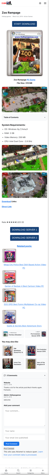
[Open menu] (45, 3)
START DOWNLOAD (24, 24)
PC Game (31, 80)
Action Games (28, 16)
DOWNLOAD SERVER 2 (24, 237)
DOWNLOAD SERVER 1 (24, 229)
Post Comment (11, 444)
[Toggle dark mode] (40, 3)
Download (6, 201)
